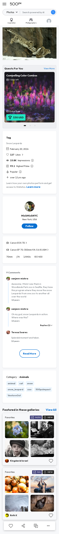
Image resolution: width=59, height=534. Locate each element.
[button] (53, 12)
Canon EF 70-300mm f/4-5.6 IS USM (28, 249)
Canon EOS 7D (17, 242)
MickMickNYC (29, 215)
